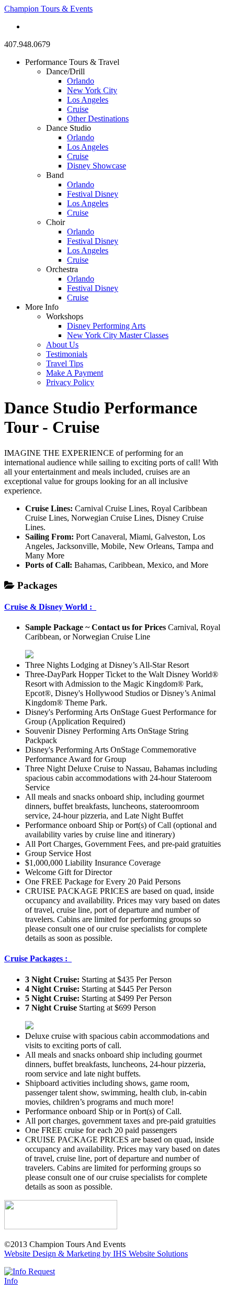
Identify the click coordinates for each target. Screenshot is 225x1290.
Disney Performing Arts (106, 325)
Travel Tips (64, 363)
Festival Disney (92, 193)
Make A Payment (74, 372)
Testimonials (66, 354)
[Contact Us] (29, 655)
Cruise (77, 109)
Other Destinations (98, 118)
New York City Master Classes (117, 335)
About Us (62, 344)
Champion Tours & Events (48, 8)
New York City (92, 90)
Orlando (80, 80)
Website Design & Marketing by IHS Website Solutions (96, 1253)
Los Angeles (87, 99)
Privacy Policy (70, 382)
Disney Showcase (96, 165)
